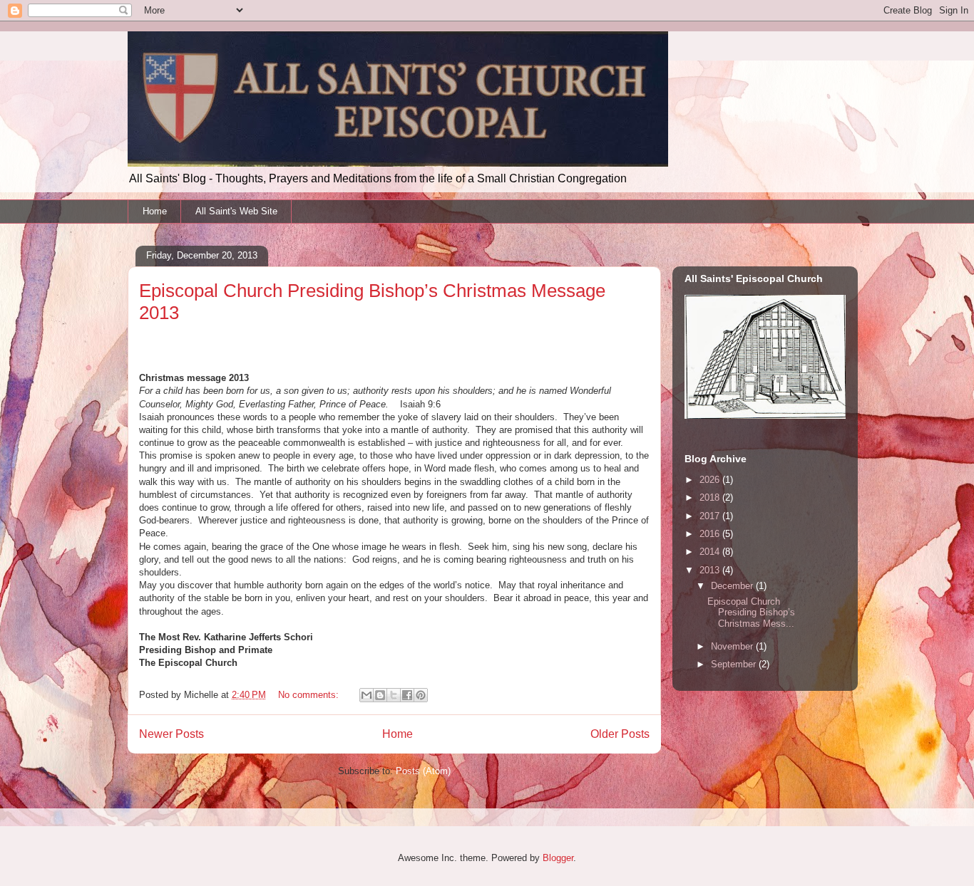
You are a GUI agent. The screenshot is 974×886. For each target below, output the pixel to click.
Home (155, 211)
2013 (710, 570)
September (735, 664)
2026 (710, 479)
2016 (710, 533)
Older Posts (620, 734)
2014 (710, 551)
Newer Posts (171, 734)
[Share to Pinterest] (421, 695)
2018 (710, 497)
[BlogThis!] (380, 695)
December (733, 585)
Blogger (558, 858)
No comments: (310, 694)
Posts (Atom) (423, 771)
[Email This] (366, 695)
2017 (710, 516)
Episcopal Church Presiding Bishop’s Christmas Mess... (751, 612)
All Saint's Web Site (236, 211)
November (733, 646)
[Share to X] (393, 695)
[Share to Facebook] (407, 695)
